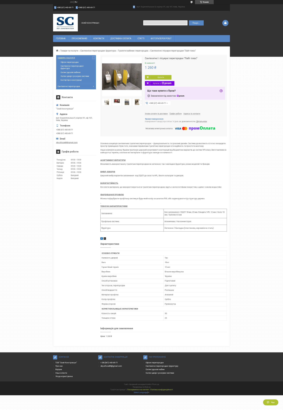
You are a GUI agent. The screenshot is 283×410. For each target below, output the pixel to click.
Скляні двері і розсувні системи (75, 76)
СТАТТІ (141, 38)
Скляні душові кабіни (155, 369)
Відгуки (58, 369)
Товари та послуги (69, 51)
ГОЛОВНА (61, 38)
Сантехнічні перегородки (69, 86)
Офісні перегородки (70, 62)
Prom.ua (155, 384)
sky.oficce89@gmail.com (67, 142)
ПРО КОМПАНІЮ (79, 38)
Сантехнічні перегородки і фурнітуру (162, 366)
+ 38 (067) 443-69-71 (109, 362)
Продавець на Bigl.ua (141, 387)
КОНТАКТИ (98, 38)
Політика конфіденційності (161, 390)
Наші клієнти (61, 373)
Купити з (157, 83)
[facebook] (101, 239)
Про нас (59, 366)
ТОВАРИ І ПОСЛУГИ (66, 58)
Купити (161, 77)
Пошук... (196, 23)
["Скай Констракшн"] (65, 23)
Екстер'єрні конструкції (71, 80)
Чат (273, 402)
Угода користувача (64, 376)
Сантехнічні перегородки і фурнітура (98, 51)
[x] (105, 239)
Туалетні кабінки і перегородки (133, 51)
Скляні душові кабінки (70, 72)
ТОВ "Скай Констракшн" (66, 362)
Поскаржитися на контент (138, 390)
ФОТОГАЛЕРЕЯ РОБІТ (161, 38)
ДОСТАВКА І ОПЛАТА (120, 38)
